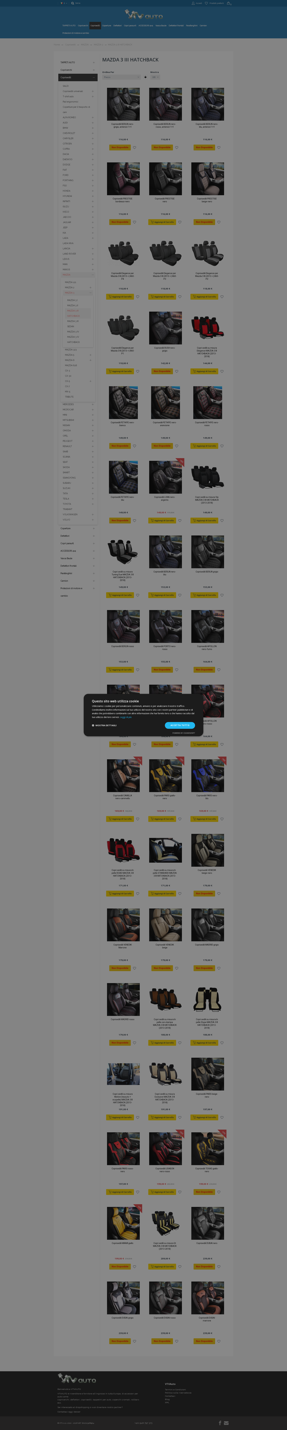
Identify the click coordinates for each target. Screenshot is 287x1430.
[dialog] (143, 715)
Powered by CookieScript (183, 733)
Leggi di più (126, 717)
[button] (104, 725)
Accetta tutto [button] (180, 725)
